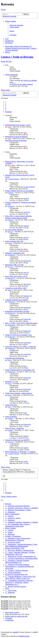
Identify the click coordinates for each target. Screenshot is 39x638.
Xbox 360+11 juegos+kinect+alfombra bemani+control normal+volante (18, 217)
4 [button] (5, 108)
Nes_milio (11, 165)
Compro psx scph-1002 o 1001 (15, 288)
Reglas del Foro (6, 61)
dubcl (10, 290)
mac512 (10, 232)
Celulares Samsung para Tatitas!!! (16, 300)
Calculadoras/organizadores (14, 358)
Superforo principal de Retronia (16, 140)
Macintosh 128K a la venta (14, 265)
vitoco (10, 243)
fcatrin (26, 461)
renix (9, 127)
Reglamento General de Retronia (16, 137)
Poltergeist (15, 84)
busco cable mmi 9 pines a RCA (16, 276)
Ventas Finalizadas (11, 75)
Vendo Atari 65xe (11, 405)
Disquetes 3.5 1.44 (11, 381)
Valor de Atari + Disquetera (14, 428)
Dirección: (20, 472)
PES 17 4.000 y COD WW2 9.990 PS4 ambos (21, 323)
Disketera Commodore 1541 (15, 253)
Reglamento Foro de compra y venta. (18, 125)
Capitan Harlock (13, 179)
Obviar (3, 9)
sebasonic (11, 206)
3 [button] (5, 106)
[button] (8, 112)
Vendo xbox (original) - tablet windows (18, 393)
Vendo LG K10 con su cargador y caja (18, 335)
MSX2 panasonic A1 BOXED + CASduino (20, 452)
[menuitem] (16, 25)
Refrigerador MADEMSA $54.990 (17, 311)
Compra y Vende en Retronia (17, 56)
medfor (10, 430)
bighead (10, 193)
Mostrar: (6, 470)
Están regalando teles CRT (14, 241)
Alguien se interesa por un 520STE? (17, 440)
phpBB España (24, 636)
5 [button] (5, 110)
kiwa (9, 360)
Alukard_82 (27, 296)
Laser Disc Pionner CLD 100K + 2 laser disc (20, 346)
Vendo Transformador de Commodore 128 (19, 370)
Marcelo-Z (11, 278)
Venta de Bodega (11, 417)
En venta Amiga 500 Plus (14, 230)
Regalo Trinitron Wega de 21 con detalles (19, 191)
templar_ (11, 418)
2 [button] (5, 104)
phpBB (15, 632)
